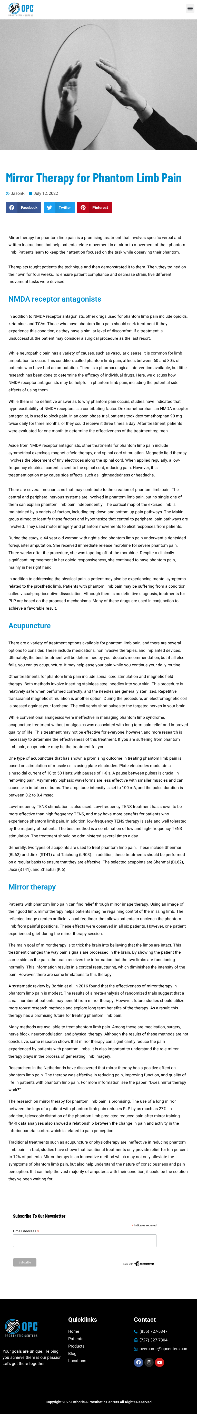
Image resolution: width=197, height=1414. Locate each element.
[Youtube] (159, 1362)
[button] (190, 8)
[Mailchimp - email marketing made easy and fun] (138, 1262)
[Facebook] (138, 1362)
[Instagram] (149, 1362)
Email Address (26, 1231)
